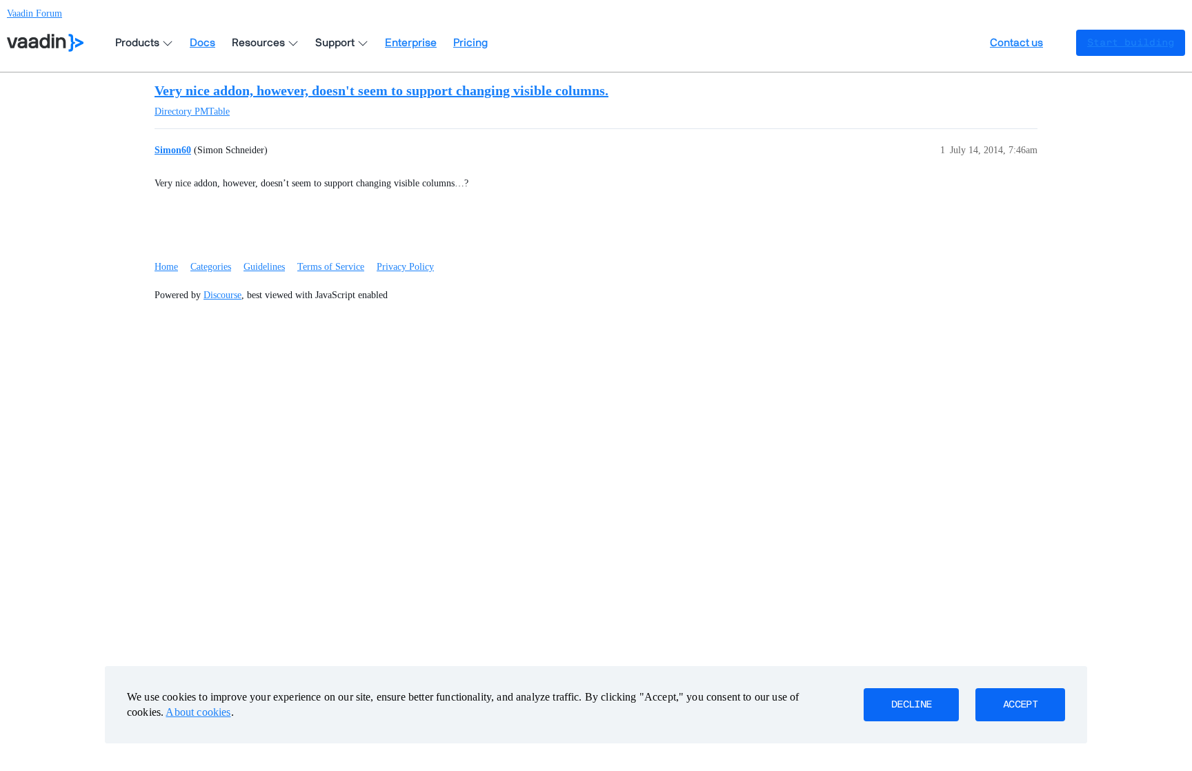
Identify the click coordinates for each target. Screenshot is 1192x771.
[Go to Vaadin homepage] (45, 43)
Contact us (1016, 42)
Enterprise (411, 42)
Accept (1020, 705)
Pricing (470, 42)
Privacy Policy (405, 267)
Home (166, 267)
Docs (202, 42)
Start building (1130, 43)
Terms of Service (330, 267)
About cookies (198, 712)
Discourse (222, 295)
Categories (210, 267)
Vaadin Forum (34, 13)
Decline (911, 705)
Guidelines (264, 267)
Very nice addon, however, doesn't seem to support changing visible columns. (381, 90)
